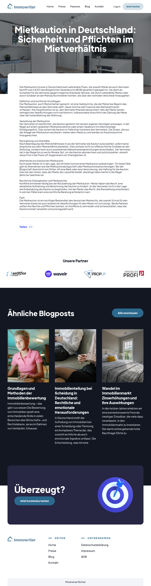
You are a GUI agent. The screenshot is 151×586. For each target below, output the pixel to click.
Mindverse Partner (75, 581)
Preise (61, 6)
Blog (87, 6)
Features (75, 6)
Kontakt (99, 6)
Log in (117, 6)
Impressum (88, 550)
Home (50, 6)
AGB (84, 556)
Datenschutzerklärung (94, 545)
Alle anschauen (128, 313)
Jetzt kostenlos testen (34, 501)
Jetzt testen (133, 6)
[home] (23, 6)
